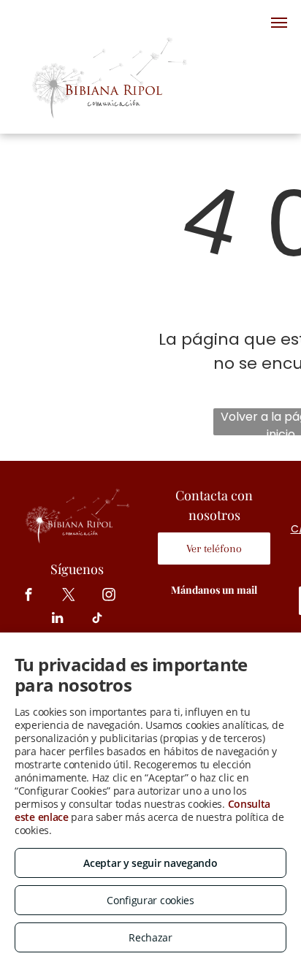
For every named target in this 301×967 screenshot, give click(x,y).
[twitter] (69, 596)
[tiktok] (97, 620)
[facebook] (29, 596)
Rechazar (150, 937)
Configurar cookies (150, 900)
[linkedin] (57, 620)
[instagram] (109, 596)
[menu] (279, 22)
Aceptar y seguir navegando (150, 863)
